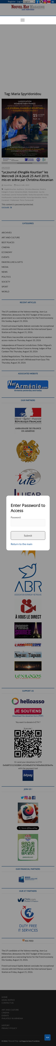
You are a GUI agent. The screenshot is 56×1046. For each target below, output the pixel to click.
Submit (28, 535)
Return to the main (21, 544)
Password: (16, 517)
